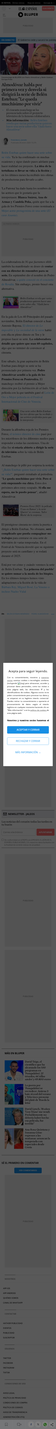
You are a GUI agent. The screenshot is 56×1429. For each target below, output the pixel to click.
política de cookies (38, 710)
